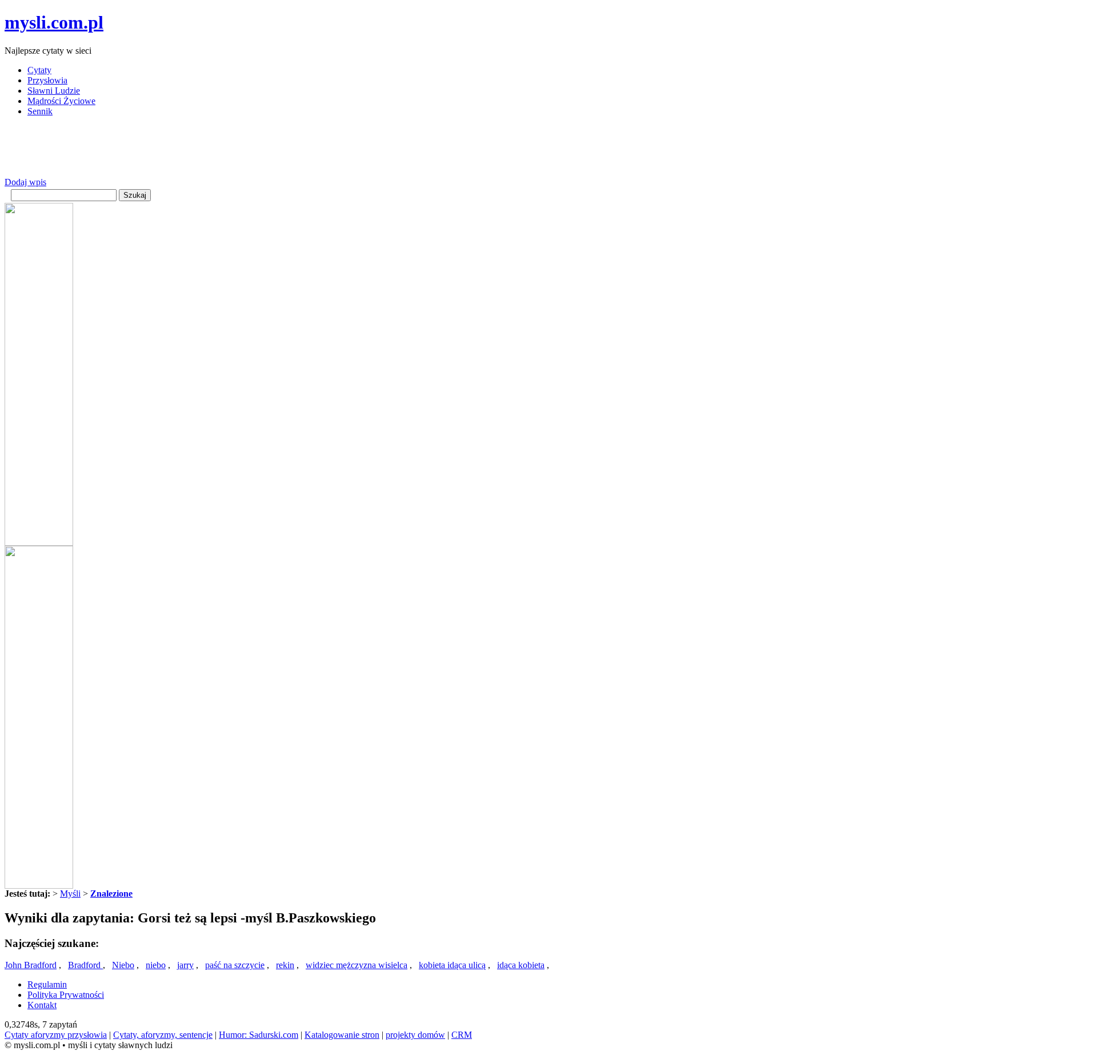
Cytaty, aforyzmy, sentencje (163, 1035)
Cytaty (39, 70)
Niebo (123, 965)
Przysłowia (47, 80)
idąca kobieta (521, 965)
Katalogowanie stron (342, 1035)
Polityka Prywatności (65, 995)
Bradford (85, 965)
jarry (185, 965)
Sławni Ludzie (53, 90)
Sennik (40, 111)
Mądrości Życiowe (61, 101)
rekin (285, 965)
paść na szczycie (235, 965)
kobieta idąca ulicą (452, 965)
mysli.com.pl (54, 22)
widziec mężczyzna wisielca (356, 965)
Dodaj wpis (25, 182)
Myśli (70, 893)
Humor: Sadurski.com (258, 1035)
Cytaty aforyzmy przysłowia (56, 1035)
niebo (156, 965)
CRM (461, 1035)
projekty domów (415, 1035)
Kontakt (42, 1005)
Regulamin (47, 984)
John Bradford (31, 965)
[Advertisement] (213, 151)
